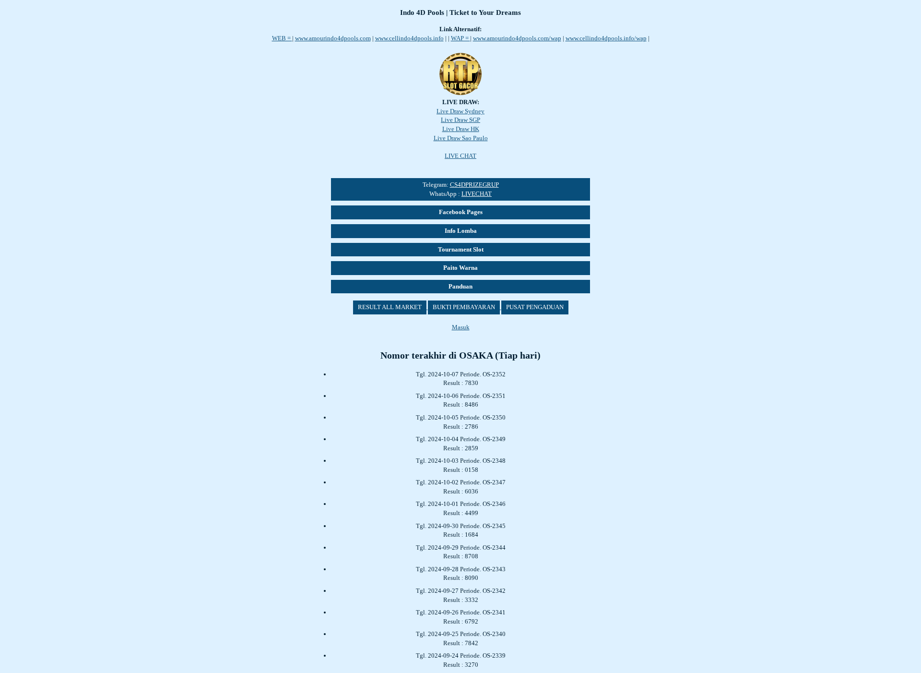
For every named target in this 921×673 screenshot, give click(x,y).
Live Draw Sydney (460, 111)
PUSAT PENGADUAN (535, 307)
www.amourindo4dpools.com (333, 38)
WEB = (282, 38)
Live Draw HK (460, 128)
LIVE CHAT (460, 155)
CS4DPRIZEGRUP (474, 184)
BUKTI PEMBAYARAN (464, 307)
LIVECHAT (476, 193)
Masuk (461, 327)
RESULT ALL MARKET (390, 307)
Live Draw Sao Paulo (461, 138)
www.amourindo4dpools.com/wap (517, 38)
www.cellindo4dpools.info (409, 38)
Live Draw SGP (460, 119)
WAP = (460, 38)
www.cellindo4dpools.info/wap (606, 38)
